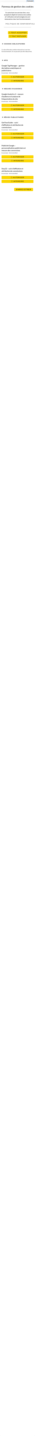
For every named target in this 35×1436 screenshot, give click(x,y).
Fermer (30, 1)
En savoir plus (5, 73)
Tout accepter (18, 33)
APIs (5, 60)
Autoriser (18, 77)
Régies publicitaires (13, 117)
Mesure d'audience (12, 89)
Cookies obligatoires (14, 44)
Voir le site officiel (13, 73)
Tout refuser (18, 36)
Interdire (18, 81)
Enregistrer (23, 189)
